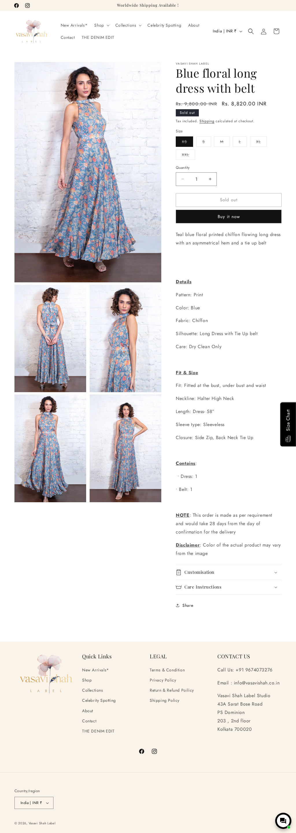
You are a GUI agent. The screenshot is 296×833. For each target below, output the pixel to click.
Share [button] (187, 605)
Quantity (183, 167)
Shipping (206, 121)
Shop (87, 680)
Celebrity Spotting (99, 700)
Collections (92, 690)
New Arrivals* (95, 670)
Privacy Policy (163, 680)
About (87, 711)
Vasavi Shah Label (42, 823)
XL (261, 142)
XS (187, 142)
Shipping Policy (165, 700)
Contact (89, 721)
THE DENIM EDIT (98, 731)
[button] (101, 25)
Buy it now (229, 216)
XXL (188, 155)
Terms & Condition (167, 670)
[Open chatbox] (283, 821)
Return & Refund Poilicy (172, 690)
